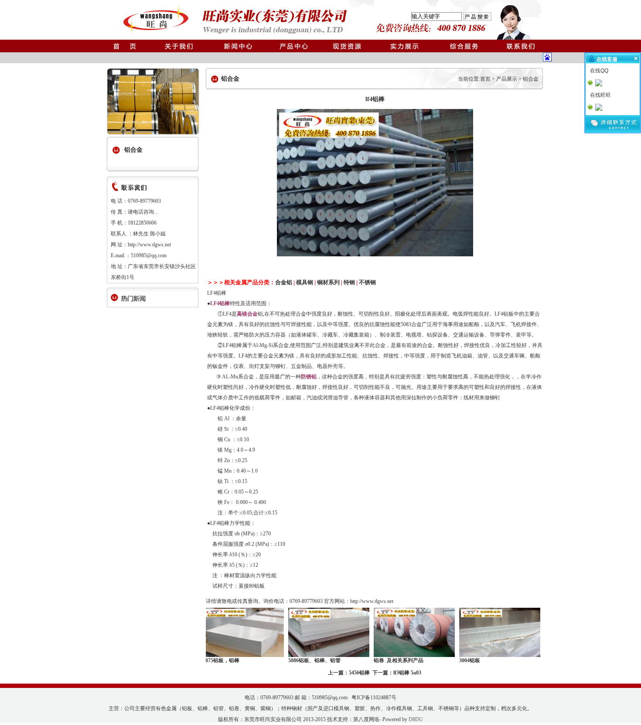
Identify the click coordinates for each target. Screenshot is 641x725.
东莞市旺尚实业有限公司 (273, 719)
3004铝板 (449, 660)
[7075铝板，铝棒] (222, 655)
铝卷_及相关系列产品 (378, 660)
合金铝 (283, 282)
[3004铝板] (479, 655)
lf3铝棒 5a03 (407, 673)
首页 (485, 79)
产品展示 (506, 79)
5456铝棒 (359, 673)
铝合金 (531, 79)
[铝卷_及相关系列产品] (393, 655)
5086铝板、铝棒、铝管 (294, 660)
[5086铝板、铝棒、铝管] (308, 655)
